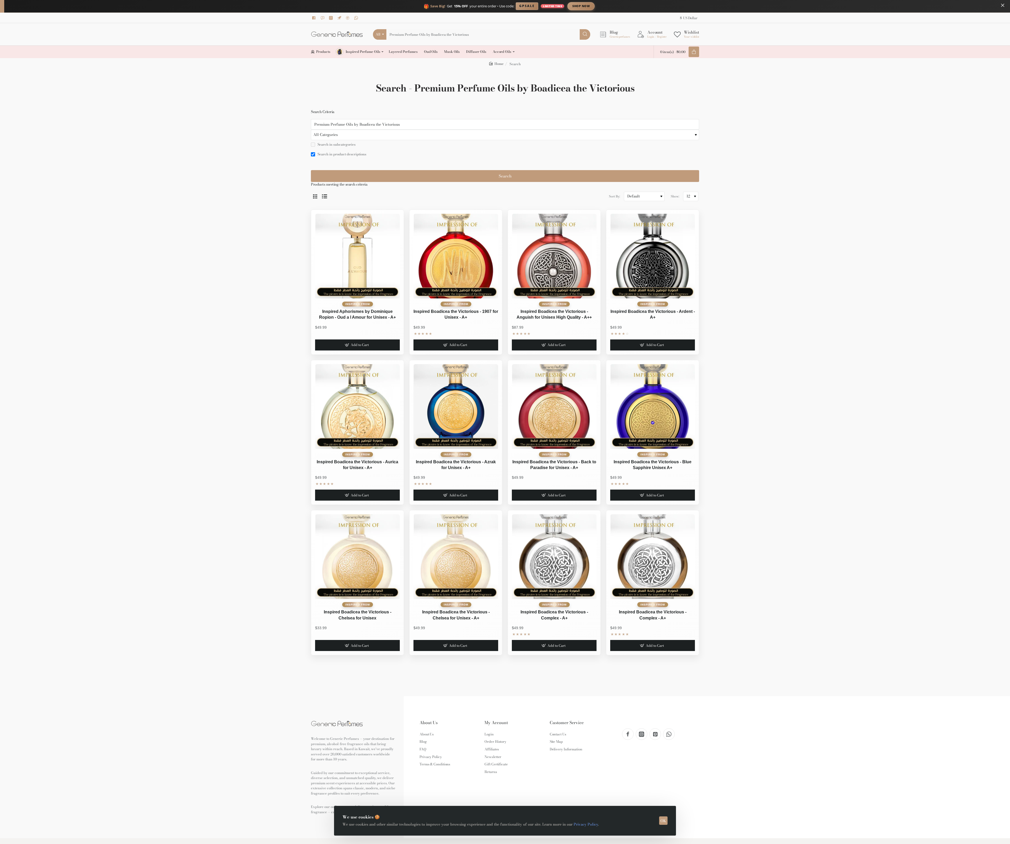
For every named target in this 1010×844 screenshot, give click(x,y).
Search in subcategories (336, 144)
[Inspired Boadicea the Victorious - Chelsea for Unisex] (357, 556)
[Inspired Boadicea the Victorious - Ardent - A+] (652, 256)
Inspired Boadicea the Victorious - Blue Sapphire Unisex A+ (652, 465)
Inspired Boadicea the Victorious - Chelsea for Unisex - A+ (456, 615)
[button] (357, 344)
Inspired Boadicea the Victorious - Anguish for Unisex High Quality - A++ (554, 314)
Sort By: (614, 196)
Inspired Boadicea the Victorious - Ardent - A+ (652, 314)
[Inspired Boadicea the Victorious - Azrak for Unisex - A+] (455, 406)
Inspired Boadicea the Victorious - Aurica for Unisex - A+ (357, 465)
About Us (429, 722)
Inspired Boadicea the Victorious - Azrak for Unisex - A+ (456, 465)
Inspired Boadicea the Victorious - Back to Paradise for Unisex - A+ (554, 465)
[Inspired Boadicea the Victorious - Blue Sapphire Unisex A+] (652, 406)
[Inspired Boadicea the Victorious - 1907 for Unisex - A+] (455, 256)
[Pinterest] (348, 18)
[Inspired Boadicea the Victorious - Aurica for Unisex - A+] (357, 406)
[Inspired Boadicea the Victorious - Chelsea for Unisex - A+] (455, 556)
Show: (675, 196)
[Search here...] (585, 34)
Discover (624, 6)
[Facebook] (315, 18)
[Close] (1002, 5)
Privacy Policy (586, 824)
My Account (496, 722)
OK (663, 821)
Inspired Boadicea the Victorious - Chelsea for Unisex (357, 615)
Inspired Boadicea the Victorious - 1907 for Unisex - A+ (455, 314)
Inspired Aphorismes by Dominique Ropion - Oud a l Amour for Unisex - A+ (357, 314)
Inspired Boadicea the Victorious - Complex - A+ (554, 615)
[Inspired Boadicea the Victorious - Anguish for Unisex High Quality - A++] (554, 256)
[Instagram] (332, 18)
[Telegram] (340, 18)
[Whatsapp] (357, 18)
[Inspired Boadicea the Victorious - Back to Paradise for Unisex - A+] (554, 406)
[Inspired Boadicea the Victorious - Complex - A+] (554, 556)
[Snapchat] (323, 18)
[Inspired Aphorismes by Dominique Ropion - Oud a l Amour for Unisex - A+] (357, 256)
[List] (324, 196)
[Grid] (315, 196)
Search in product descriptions (341, 154)
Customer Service (567, 722)
